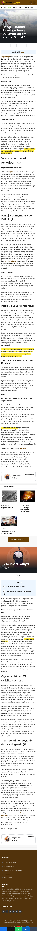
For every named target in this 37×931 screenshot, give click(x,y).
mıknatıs (7, 874)
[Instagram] (16, 478)
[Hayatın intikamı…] (9, 496)
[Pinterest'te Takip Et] (13, 911)
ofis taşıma (8, 878)
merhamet (10, 813)
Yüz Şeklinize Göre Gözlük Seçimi (8, 532)
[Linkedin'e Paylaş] (26, 929)
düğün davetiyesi (10, 862)
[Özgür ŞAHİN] (7, 477)
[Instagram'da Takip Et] (20, 911)
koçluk (10, 172)
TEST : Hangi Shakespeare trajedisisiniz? (25, 510)
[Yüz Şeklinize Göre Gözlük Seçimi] (9, 521)
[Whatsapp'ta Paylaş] (18, 929)
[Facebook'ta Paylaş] (3, 929)
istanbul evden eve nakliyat (13, 870)
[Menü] (34, 2)
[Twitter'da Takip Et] (6, 911)
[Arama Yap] (30, 2)
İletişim (24, 927)
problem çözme (10, 261)
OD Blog (23, 448)
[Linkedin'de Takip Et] (10, 911)
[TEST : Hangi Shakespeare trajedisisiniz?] (28, 496)
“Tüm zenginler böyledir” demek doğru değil (17, 592)
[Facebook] (14, 478)
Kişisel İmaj (29, 7)
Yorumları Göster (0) (17, 540)
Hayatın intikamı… (7, 508)
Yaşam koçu (5, 57)
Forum (5, 7)
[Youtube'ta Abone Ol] (16, 911)
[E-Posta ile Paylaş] (33, 929)
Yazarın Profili (29, 474)
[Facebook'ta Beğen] (3, 911)
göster (22, 52)
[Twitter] (12, 478)
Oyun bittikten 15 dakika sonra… (14, 586)
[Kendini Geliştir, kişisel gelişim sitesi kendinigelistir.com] (10, 3)
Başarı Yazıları (18, 7)
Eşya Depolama (9, 866)
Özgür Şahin (28, 921)
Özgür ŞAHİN (16, 475)
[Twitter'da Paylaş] (11, 929)
